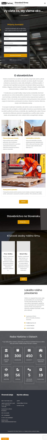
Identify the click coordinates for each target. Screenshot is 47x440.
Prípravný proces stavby (10, 138)
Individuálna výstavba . (33, 138)
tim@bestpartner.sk (31, 323)
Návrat (23, 201)
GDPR (18, 400)
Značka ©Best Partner (22, 403)
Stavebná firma (21, 2)
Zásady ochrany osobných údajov (31, 431)
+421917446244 (30, 325)
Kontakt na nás (20, 405)
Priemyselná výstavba (10, 190)
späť (23, 279)
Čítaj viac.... (23, 222)
